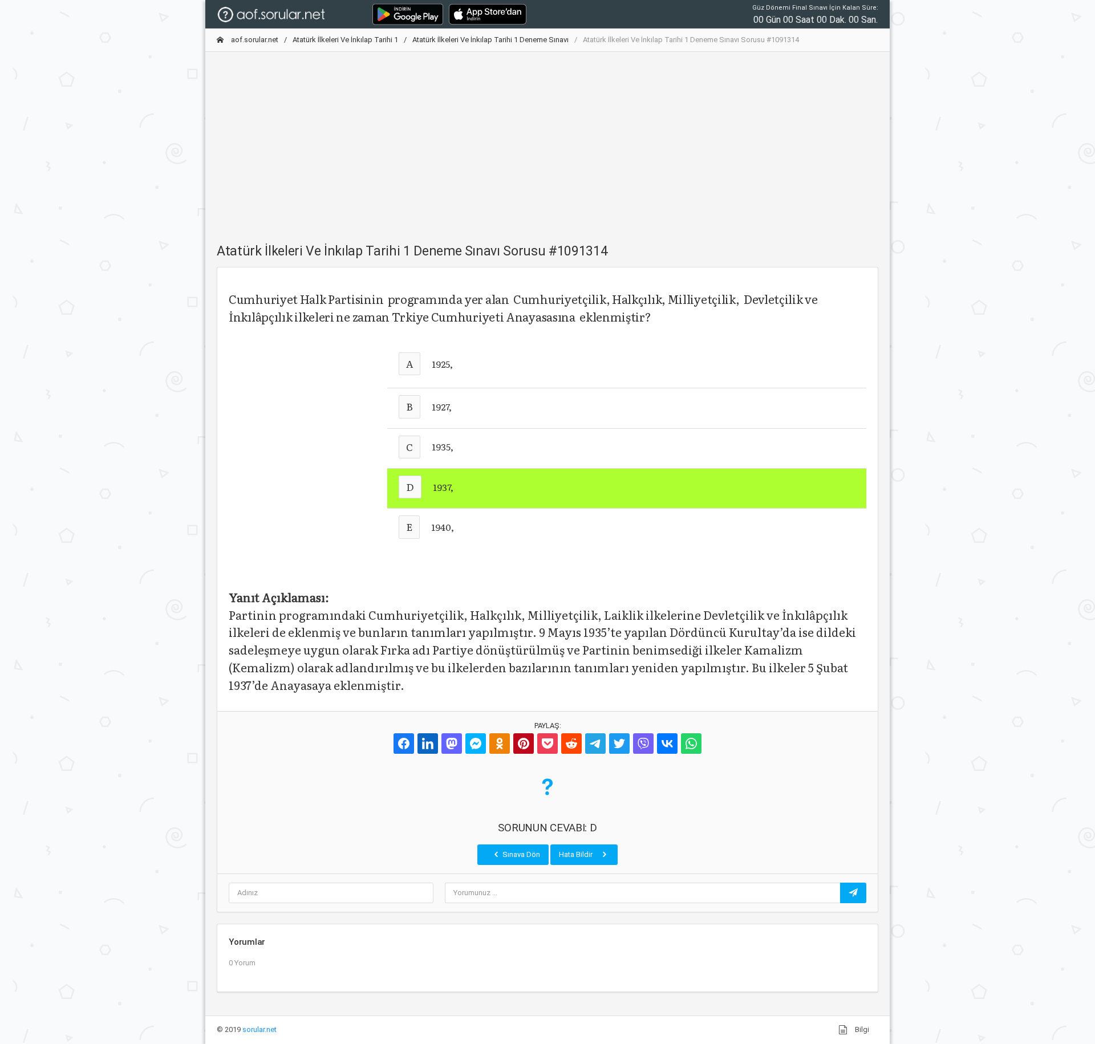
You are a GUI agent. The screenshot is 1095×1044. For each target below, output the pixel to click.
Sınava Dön (520, 854)
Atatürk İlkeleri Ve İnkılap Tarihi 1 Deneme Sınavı (490, 39)
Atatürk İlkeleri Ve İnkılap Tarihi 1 (345, 39)
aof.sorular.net (253, 39)
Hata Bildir (576, 854)
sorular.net (259, 1029)
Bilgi (861, 1029)
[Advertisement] (547, 141)
